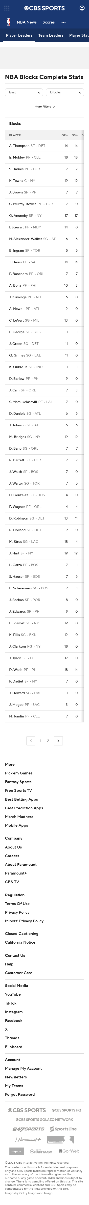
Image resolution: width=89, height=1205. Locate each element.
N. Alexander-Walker (25, 239)
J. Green (15, 344)
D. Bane (15, 448)
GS (74, 135)
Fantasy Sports (18, 781)
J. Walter (16, 483)
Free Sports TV (18, 790)
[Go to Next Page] (58, 740)
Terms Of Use (17, 903)
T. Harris (15, 262)
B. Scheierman (20, 588)
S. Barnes (16, 169)
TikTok (10, 1003)
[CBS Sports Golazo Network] (44, 1119)
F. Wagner (17, 507)
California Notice (20, 942)
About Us (13, 847)
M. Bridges (17, 437)
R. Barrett (16, 460)
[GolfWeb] (69, 1151)
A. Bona (15, 285)
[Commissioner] (60, 1137)
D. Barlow (16, 379)
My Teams (14, 1085)
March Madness (19, 816)
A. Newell (16, 309)
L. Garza (15, 565)
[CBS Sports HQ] (66, 1109)
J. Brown (16, 192)
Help (9, 964)
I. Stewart (16, 227)
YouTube (13, 994)
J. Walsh (15, 472)
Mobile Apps (16, 825)
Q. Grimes (17, 355)
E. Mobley (17, 157)
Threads (12, 1038)
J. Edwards (17, 611)
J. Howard (17, 693)
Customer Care (18, 972)
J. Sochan (16, 600)
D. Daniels (17, 413)
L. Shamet (16, 623)
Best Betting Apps (21, 799)
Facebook (13, 1020)
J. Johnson (17, 425)
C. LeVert (16, 320)
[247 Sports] (28, 1128)
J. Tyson (15, 658)
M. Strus (15, 542)
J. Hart (14, 553)
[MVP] (16, 1149)
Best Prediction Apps (24, 808)
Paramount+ (16, 873)
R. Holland (17, 530)
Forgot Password (20, 1094)
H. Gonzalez (18, 495)
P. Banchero (18, 274)
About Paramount (21, 864)
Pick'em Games (18, 773)
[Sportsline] (63, 1128)
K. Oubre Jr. (18, 367)
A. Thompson (19, 146)
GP (64, 135)
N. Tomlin (16, 716)
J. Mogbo (16, 705)
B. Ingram (16, 250)
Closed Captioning (21, 933)
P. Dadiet (16, 681)
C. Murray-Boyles (22, 204)
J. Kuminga (17, 297)
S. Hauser (16, 577)
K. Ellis (14, 635)
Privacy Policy (17, 912)
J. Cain (14, 390)
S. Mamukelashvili (23, 402)
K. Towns (16, 181)
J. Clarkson (17, 646)
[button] (7, 8)
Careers (12, 855)
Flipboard (13, 1046)
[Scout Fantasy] (41, 1151)
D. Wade (15, 670)
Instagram (14, 1012)
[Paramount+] (28, 1138)
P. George (16, 332)
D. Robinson (18, 518)
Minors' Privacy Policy (24, 921)
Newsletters (16, 1077)
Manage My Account (23, 1068)
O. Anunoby (18, 216)
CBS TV (12, 881)
